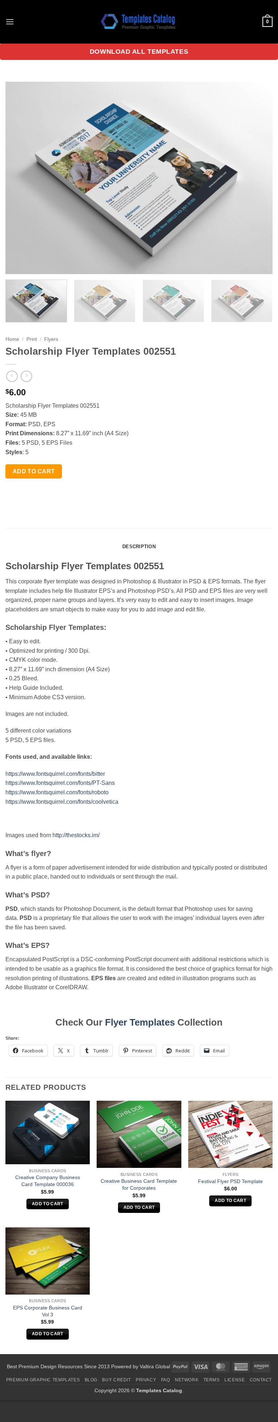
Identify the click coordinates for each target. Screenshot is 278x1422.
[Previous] (19, 178)
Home (12, 339)
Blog (91, 1379)
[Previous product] (26, 376)
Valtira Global (155, 1366)
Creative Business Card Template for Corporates (139, 1184)
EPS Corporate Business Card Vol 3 (47, 1311)
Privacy (146, 1379)
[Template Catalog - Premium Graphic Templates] (139, 22)
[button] (9, 21)
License (234, 1379)
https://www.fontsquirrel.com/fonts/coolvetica (61, 802)
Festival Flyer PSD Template (230, 1181)
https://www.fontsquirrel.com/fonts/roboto (57, 792)
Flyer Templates (140, 1022)
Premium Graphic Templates (43, 1379)
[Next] (258, 178)
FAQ (165, 1379)
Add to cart (34, 471)
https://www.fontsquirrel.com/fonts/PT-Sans (60, 783)
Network (186, 1379)
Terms (211, 1379)
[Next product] (11, 376)
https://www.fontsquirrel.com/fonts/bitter (55, 774)
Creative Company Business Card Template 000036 (47, 1180)
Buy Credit (116, 1379)
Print (31, 339)
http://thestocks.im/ (76, 835)
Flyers (51, 339)
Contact (261, 1379)
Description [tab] (139, 546)
